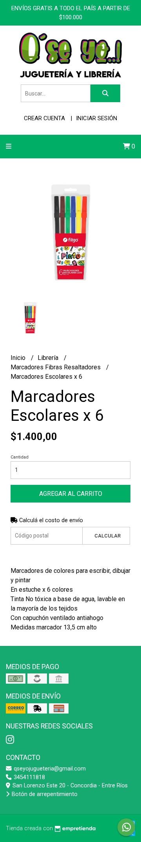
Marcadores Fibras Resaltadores (56, 367)
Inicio (19, 357)
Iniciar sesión (96, 118)
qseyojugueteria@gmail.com (49, 768)
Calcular (107, 536)
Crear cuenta (44, 118)
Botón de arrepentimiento (44, 794)
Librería (49, 357)
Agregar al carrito (70, 493)
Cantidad (20, 457)
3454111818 (28, 777)
